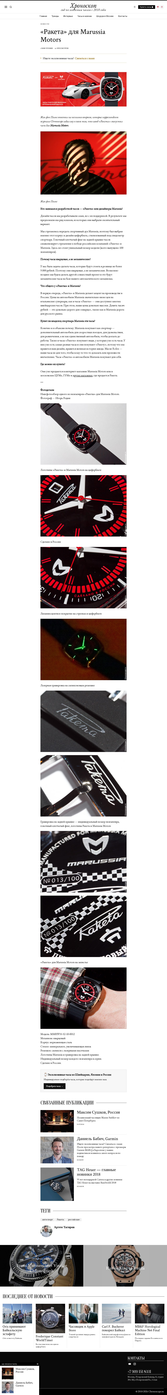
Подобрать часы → (54, 1086)
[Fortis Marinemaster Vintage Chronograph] (41, 1266)
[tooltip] (158, 7)
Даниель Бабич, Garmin (97, 1139)
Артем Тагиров (64, 1227)
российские (74, 1219)
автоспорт (47, 1219)
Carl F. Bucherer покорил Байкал (113, 1328)
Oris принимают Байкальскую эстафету (14, 1330)
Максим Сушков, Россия (98, 1112)
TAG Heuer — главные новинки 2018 (96, 1172)
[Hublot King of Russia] (125, 1266)
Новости (44, 24)
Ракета (60, 1219)
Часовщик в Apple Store (81, 1328)
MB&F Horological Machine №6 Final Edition (147, 1330)
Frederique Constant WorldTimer (49, 1338)
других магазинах (83, 375)
